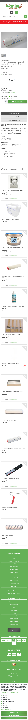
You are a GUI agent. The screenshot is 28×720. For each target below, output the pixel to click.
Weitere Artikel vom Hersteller (7, 74)
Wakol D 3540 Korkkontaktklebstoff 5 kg (12, 247)
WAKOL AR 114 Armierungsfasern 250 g (12, 190)
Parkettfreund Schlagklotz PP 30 (10, 478)
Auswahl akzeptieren (14, 715)
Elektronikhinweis (14, 624)
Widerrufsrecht (14, 605)
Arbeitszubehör (14, 566)
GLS (4, 703)
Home (14, 558)
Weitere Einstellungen (6, 709)
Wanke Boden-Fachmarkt (14, 593)
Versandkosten (12, 92)
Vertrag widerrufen (14, 630)
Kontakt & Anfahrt (14, 616)
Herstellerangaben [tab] (13, 120)
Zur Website (14, 586)
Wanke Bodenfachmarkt (14, 591)
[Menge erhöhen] (6, 101)
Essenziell (5, 695)
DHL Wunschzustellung (8, 701)
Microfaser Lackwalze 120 (9, 420)
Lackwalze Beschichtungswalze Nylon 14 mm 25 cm (13, 449)
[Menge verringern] (6, 103)
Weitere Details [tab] (13, 117)
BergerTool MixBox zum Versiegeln (11, 219)
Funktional (5, 707)
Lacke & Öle (14, 564)
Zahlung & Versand (14, 602)
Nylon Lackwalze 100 (7, 535)
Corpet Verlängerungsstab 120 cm (10, 363)
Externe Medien (6, 699)
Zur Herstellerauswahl (14, 583)
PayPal (5, 705)
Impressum (14, 613)
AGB (14, 607)
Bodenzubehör (14, 569)
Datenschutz (14, 610)
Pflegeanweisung (14, 618)
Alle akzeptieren (14, 712)
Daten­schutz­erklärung (7, 692)
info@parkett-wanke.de (14, 676)
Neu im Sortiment (14, 580)
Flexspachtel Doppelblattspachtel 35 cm (12, 391)
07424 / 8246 (6, 1)
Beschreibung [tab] (13, 113)
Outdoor (14, 575)
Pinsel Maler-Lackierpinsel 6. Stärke (11, 334)
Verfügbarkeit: (4, 96)
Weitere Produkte (14, 578)
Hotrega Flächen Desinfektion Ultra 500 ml (13, 306)
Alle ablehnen (14, 718)
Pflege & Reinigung (14, 561)
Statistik (5, 697)
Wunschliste (4, 106)
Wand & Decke (14, 572)
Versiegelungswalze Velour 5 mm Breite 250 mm (13, 276)
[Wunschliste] (25, 1)
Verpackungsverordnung (14, 621)
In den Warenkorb (17, 101)
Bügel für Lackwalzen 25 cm (9, 507)
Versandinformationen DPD (14, 627)
